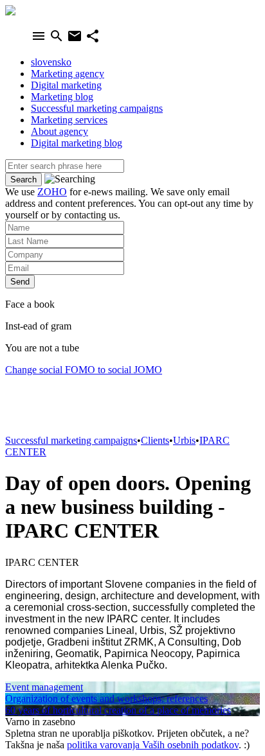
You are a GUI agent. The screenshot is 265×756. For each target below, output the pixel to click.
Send (20, 281)
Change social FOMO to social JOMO (83, 369)
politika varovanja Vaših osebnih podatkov (153, 744)
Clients (155, 440)
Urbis (184, 440)
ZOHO (52, 191)
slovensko (51, 62)
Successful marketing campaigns (71, 440)
